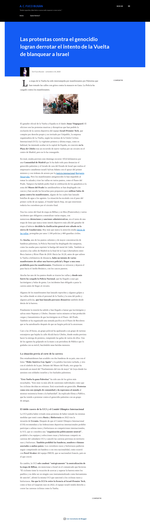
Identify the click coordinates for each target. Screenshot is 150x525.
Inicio (22, 15)
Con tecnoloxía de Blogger (76, 519)
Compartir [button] (118, 80)
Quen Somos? (35, 15)
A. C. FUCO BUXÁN (31, 6)
